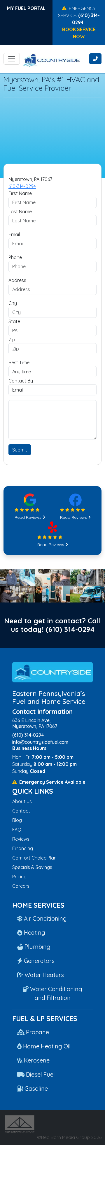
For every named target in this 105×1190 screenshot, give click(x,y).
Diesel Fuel (39, 1074)
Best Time (18, 362)
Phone (15, 257)
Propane (36, 1032)
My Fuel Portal (26, 8)
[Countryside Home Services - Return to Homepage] (58, 62)
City (12, 303)
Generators (38, 960)
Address (17, 280)
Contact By (20, 381)
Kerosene (36, 1060)
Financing (22, 848)
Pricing (19, 877)
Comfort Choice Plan (34, 858)
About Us (22, 801)
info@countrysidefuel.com (40, 742)
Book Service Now (79, 32)
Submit (19, 450)
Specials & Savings (32, 867)
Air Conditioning (44, 918)
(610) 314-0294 (70, 629)
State (14, 321)
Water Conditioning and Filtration (55, 993)
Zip (11, 340)
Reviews (20, 839)
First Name (20, 193)
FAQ (16, 830)
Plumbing (36, 946)
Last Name (20, 211)
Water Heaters (43, 974)
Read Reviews (29, 517)
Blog (17, 820)
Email (14, 234)
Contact (21, 811)
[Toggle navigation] (12, 59)
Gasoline (35, 1088)
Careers (20, 886)
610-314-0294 (22, 186)
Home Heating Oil (46, 1046)
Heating (33, 932)
